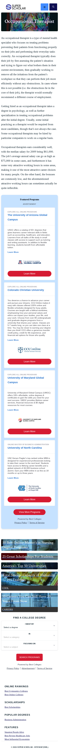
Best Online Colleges (14, 694)
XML (45, 747)
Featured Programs (29, 199)
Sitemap (38, 747)
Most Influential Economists (17, 739)
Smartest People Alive (14, 732)
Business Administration (15, 719)
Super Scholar (16, 7)
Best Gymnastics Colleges (16, 691)
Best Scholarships (12, 707)
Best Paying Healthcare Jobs (17, 736)
